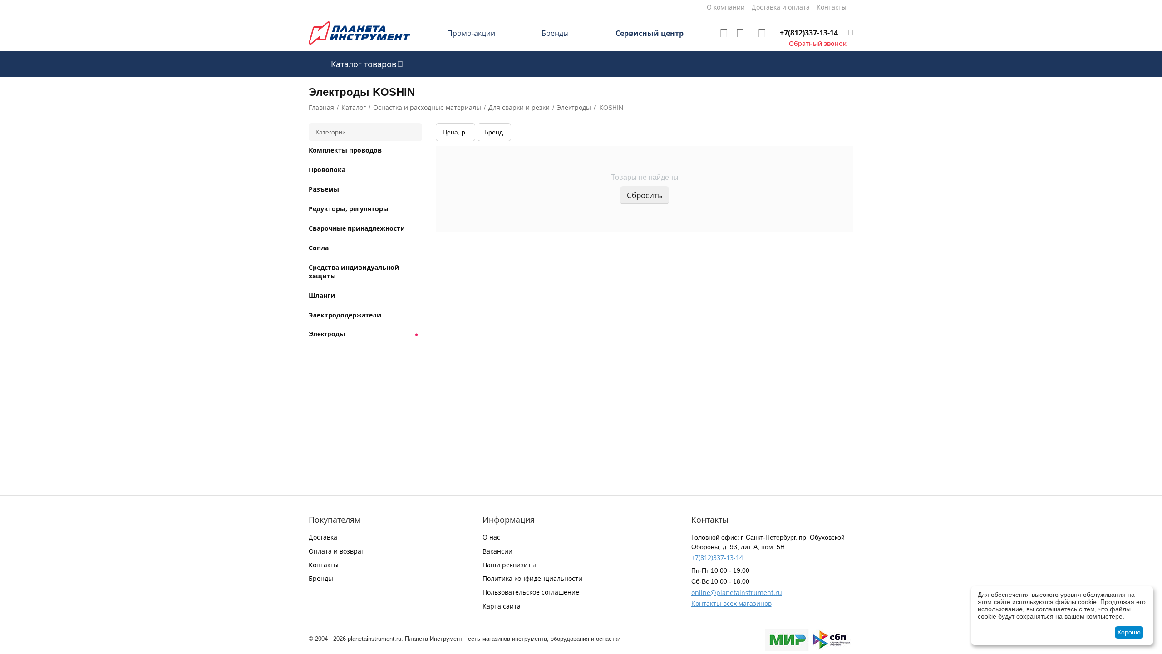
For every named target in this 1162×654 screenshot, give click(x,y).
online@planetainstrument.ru (736, 592)
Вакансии (497, 551)
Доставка (323, 537)
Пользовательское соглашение (531, 592)
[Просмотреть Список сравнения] (740, 33)
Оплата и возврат (336, 551)
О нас (491, 537)
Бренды (555, 33)
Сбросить (644, 195)
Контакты (324, 564)
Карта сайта (502, 606)
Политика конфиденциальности (532, 578)
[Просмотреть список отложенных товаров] (724, 33)
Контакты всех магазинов (731, 603)
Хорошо (1129, 632)
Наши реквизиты (509, 564)
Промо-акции (471, 33)
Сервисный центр (649, 33)
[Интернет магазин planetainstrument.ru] (359, 32)
